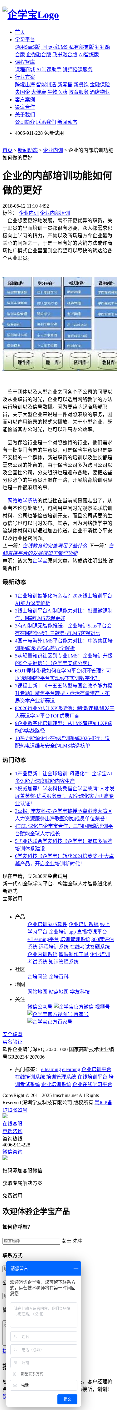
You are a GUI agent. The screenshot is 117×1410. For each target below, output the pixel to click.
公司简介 (25, 122)
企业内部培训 (55, 213)
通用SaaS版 (27, 47)
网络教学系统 (22, 500)
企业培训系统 (84, 924)
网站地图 (37, 992)
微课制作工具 (74, 954)
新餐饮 (81, 84)
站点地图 (59, 992)
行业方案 (25, 77)
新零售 (64, 84)
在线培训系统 (30, 1077)
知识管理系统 (64, 961)
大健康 (38, 92)
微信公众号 (40, 1007)
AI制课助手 (48, 69)
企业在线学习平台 (92, 1084)
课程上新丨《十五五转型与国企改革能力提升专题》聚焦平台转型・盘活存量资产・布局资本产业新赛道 (63, 693)
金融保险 (100, 84)
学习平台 (25, 39)
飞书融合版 (64, 54)
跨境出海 (25, 84)
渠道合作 (25, 107)
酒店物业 (100, 92)
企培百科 (59, 976)
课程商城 (25, 69)
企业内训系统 (42, 954)
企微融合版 (38, 54)
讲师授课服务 (78, 69)
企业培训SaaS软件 (47, 924)
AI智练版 (89, 54)
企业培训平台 (96, 1069)
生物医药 (57, 92)
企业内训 (53, 150)
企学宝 (39, 560)
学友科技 (80, 992)
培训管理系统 (75, 939)
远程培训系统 (54, 946)
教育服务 (79, 92)
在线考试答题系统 (90, 946)
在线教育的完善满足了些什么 (54, 545)
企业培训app (62, 931)
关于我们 (25, 114)
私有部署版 (81, 47)
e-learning (51, 1069)
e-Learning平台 (43, 939)
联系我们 (46, 122)
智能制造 (46, 84)
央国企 (22, 92)
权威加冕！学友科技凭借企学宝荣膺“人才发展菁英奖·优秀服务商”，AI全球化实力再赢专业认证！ (65, 796)
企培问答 (37, 976)
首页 (20, 32)
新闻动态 (67, 122)
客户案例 (25, 99)
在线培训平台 (92, 1077)
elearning (71, 1069)
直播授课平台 (92, 931)
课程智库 (25, 62)
